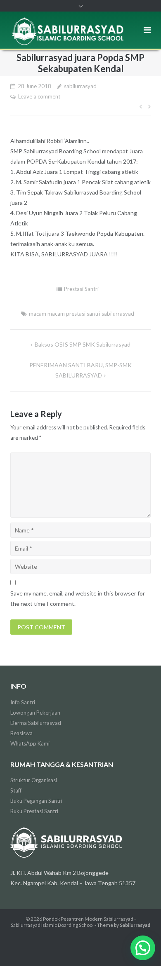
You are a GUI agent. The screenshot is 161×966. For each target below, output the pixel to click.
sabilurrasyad (80, 86)
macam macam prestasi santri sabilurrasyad (81, 313)
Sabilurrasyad (135, 925)
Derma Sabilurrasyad (35, 723)
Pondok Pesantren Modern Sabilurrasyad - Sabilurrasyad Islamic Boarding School (73, 922)
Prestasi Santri (81, 289)
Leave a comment (39, 96)
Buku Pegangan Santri (36, 800)
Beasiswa (21, 733)
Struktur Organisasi (33, 780)
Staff (15, 790)
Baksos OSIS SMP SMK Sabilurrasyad (82, 344)
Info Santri (22, 702)
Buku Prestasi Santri (34, 811)
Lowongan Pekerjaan (35, 712)
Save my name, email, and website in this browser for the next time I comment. (77, 598)
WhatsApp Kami (30, 743)
